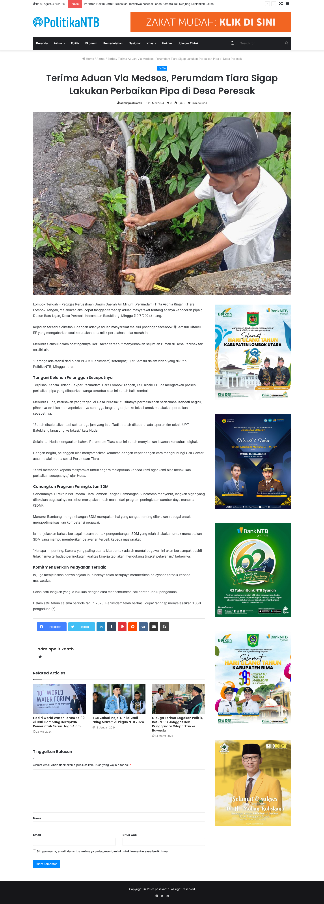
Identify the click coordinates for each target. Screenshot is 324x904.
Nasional (134, 43)
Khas (150, 43)
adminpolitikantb (131, 103)
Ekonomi (91, 43)
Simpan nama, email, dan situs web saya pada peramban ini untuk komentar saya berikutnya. (103, 851)
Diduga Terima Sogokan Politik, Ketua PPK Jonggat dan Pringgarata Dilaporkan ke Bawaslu (177, 724)
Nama (37, 818)
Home (89, 58)
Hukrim (167, 43)
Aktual (58, 43)
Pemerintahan (113, 43)
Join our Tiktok (188, 43)
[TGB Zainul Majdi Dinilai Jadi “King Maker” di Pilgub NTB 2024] (119, 699)
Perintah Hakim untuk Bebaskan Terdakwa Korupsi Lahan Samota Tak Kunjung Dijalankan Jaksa (149, 4)
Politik (75, 43)
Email (37, 835)
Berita (111, 58)
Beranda (42, 43)
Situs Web (130, 835)
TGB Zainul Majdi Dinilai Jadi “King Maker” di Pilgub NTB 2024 (118, 720)
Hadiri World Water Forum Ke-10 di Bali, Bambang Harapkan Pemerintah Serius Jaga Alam (59, 722)
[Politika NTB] (66, 22)
